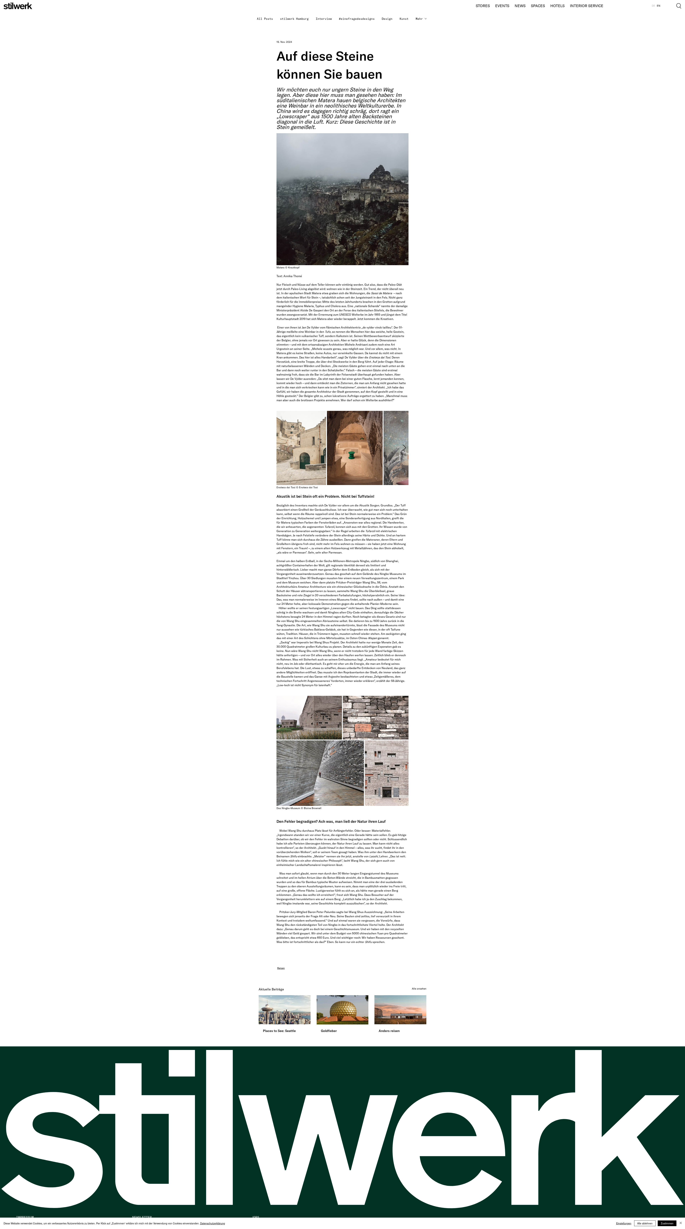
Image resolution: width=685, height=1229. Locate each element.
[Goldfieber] (343, 1009)
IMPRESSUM (25, 1217)
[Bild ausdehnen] (301, 448)
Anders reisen (389, 1031)
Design (387, 19)
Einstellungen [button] (623, 1223)
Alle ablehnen (645, 1223)
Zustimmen (667, 1223)
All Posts (265, 19)
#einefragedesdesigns (357, 19)
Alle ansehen (419, 988)
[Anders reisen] (400, 1009)
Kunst (404, 19)
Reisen (281, 968)
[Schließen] (681, 1223)
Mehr (419, 19)
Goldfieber (329, 1031)
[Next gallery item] (404, 447)
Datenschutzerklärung (212, 1223)
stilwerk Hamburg (294, 19)
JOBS (255, 1217)
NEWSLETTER (142, 1217)
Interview (324, 19)
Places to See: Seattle (279, 1031)
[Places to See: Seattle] (285, 1009)
